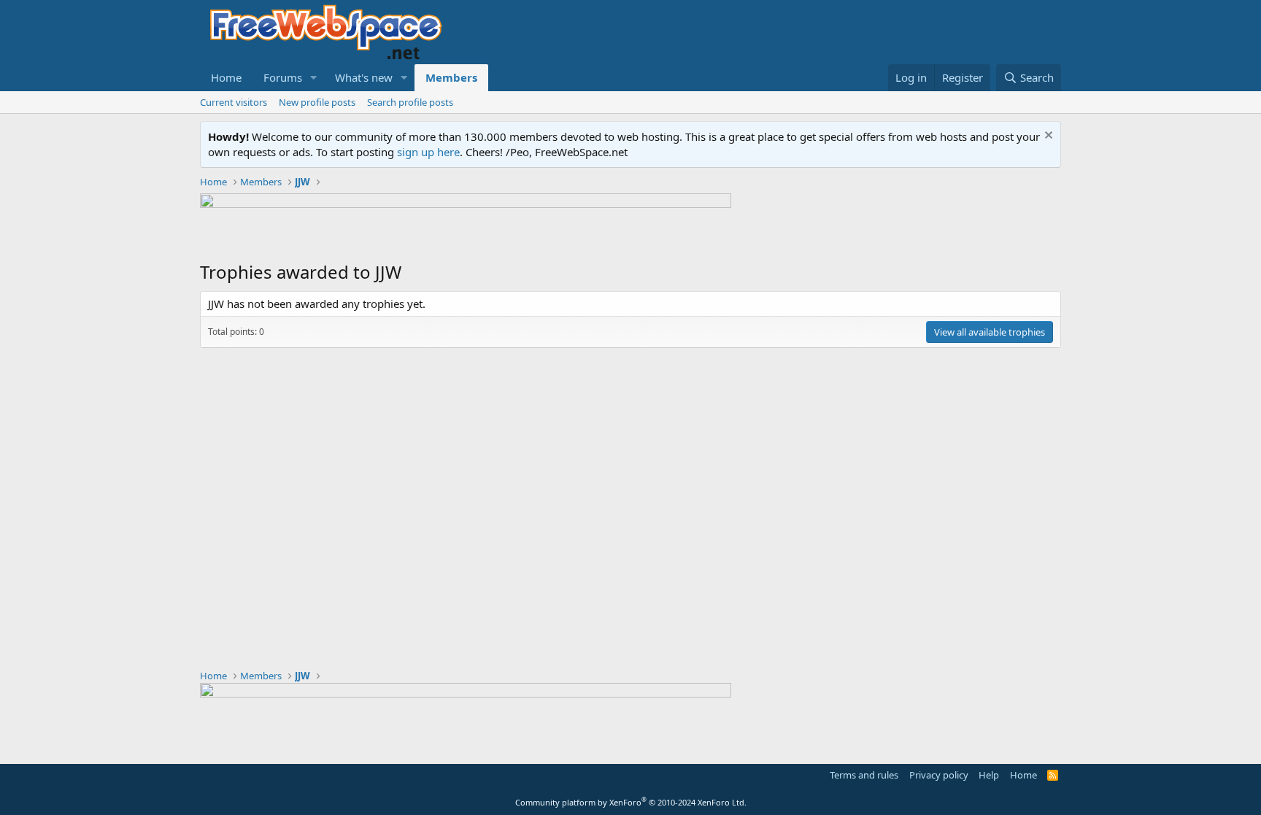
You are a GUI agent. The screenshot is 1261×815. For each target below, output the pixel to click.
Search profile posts (410, 102)
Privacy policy (938, 774)
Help (989, 774)
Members (451, 77)
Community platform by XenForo (631, 802)
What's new (364, 77)
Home (226, 77)
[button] (314, 77)
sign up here (428, 151)
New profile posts (317, 102)
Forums (282, 77)
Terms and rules (864, 774)
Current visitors (233, 102)
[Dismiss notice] (1047, 136)
